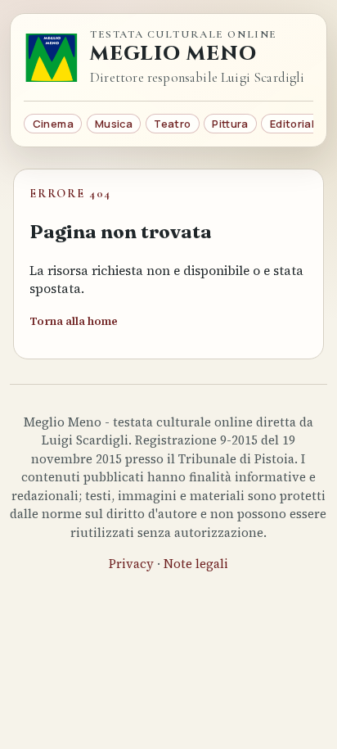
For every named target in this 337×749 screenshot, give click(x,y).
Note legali (196, 563)
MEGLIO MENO (173, 54)
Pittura (230, 123)
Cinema (53, 123)
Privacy (131, 563)
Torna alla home (73, 321)
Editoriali (293, 123)
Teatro (172, 123)
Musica (114, 123)
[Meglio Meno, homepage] (51, 57)
